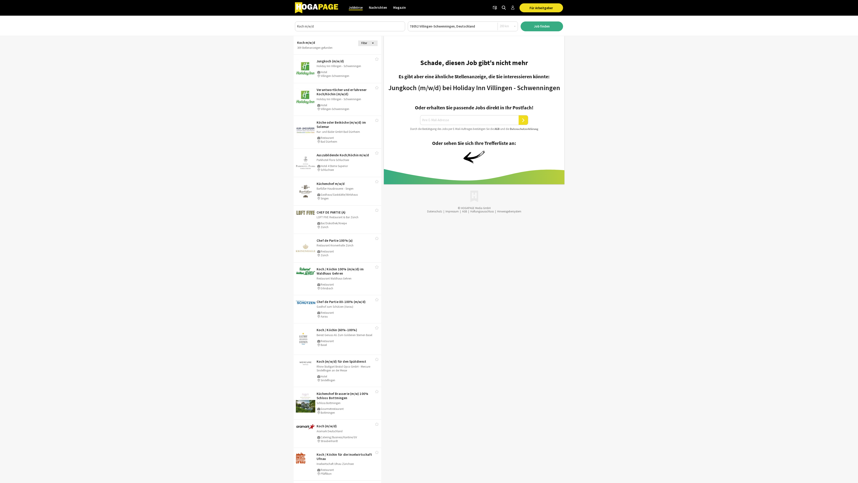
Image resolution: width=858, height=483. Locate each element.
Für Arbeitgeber (541, 8)
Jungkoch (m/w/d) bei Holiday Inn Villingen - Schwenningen (474, 87)
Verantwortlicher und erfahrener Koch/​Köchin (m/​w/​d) (342, 92)
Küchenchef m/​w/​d (331, 184)
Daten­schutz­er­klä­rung (524, 129)
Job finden (542, 26)
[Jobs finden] (503, 7)
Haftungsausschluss (482, 211)
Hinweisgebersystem (509, 211)
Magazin (399, 7)
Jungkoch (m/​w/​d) (330, 61)
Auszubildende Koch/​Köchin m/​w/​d (343, 155)
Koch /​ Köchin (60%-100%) (337, 330)
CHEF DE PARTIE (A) (331, 212)
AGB (497, 129)
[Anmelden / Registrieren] (512, 7)
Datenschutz (434, 211)
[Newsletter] (494, 7)
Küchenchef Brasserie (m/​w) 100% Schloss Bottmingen (342, 396)
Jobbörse (356, 7)
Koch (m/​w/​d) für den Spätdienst (341, 361)
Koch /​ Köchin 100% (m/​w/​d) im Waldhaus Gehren (340, 271)
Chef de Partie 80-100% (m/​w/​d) (341, 302)
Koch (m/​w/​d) (327, 426)
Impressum (452, 211)
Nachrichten (378, 7)
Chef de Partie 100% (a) (335, 240)
